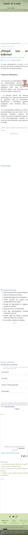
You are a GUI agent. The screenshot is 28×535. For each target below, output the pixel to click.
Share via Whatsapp (19, 57)
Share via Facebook (7, 57)
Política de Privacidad (14, 523)
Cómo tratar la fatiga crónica (11, 466)
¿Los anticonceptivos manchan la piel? (14, 464)
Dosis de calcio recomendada (14, 308)
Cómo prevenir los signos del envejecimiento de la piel (16, 300)
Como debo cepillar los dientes (14, 320)
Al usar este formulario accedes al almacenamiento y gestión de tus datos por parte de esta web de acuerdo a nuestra (14, 405)
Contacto (14, 522)
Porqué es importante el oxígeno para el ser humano (16, 305)
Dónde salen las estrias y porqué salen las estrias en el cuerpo (16, 316)
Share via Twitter (6, 60)
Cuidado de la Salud (12, 3)
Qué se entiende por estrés (13, 295)
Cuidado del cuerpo (7, 46)
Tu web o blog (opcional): (9, 385)
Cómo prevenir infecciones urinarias (15, 292)
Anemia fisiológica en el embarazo (15, 297)
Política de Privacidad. (9, 407)
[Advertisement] (14, 26)
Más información (14, 534)
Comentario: (5, 391)
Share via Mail (16, 60)
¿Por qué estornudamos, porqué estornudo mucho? (16, 312)
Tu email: (4, 378)
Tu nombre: (5, 372)
